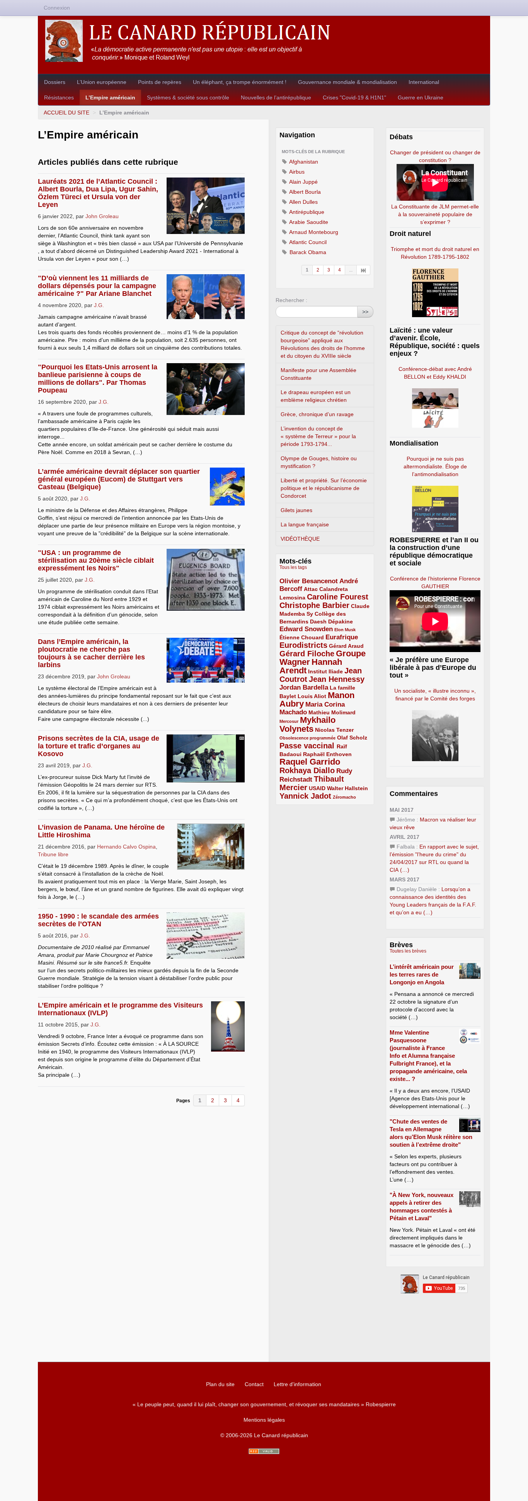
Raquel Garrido (309, 762)
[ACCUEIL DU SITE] (264, 41)
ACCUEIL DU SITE (66, 112)
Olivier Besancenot (308, 581)
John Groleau (102, 216)
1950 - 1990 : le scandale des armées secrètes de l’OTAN (98, 920)
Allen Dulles (303, 202)
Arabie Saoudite (308, 222)
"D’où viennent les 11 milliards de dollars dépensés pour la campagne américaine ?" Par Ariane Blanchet (97, 285)
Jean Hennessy (336, 679)
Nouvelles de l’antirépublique (276, 97)
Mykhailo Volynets (307, 724)
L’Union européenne (101, 82)
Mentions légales (264, 1420)
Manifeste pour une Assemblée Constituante (318, 374)
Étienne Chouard (301, 637)
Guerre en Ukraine (420, 97)
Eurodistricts (303, 645)
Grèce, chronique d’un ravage (317, 414)
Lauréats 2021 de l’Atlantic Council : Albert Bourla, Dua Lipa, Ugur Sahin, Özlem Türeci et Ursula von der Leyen (98, 193)
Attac (311, 589)
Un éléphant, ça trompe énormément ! (239, 82)
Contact (254, 1384)
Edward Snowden (306, 629)
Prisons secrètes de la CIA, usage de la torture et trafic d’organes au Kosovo (98, 746)
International (424, 82)
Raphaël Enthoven (327, 754)
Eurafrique (341, 637)
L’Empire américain (110, 97)
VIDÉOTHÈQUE (300, 539)
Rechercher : (291, 300)
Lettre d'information (297, 1384)
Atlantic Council (307, 242)
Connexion (57, 8)
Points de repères (159, 82)
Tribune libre (53, 854)
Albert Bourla (304, 192)
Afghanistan (303, 162)
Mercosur (288, 721)
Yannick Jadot (305, 796)
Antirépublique (306, 212)
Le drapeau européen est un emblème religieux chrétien (316, 396)
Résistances (59, 97)
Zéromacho (344, 797)
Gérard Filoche (306, 653)
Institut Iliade (325, 671)
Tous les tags (293, 567)
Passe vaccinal (308, 745)
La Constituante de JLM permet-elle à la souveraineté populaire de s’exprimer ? (435, 214)
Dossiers (54, 82)
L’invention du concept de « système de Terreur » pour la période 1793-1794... (318, 436)
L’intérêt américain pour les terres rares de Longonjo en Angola (422, 974)
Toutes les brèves (408, 951)
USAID (317, 788)
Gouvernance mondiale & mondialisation (347, 82)
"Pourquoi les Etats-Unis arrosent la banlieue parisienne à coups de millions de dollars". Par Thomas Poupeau (97, 378)
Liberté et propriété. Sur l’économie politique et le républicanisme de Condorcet (324, 488)
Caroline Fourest (337, 597)
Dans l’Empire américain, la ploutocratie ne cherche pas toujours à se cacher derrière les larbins (91, 653)
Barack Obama (307, 252)
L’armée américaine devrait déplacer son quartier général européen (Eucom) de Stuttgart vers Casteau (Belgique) (119, 479)
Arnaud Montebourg (313, 232)
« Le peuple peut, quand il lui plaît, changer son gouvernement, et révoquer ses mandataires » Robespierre (264, 1404)
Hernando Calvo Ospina (126, 847)
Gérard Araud (346, 646)
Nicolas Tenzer (334, 730)
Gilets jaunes (296, 510)
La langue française (305, 524)
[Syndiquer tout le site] (264, 1451)
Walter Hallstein (347, 788)
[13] (363, 270)
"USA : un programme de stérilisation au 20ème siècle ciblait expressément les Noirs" (96, 560)
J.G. (99, 305)
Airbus (296, 172)
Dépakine (340, 621)
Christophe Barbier (314, 605)
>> (365, 312)
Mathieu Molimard (332, 712)
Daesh (318, 621)
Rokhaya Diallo (307, 770)
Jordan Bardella (303, 687)
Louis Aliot (312, 696)
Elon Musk (345, 629)
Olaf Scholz (352, 737)
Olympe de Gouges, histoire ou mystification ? (319, 462)
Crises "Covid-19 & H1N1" (354, 97)
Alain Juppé (303, 182)
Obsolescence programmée (307, 738)
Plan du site (220, 1384)
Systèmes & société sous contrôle (188, 97)
